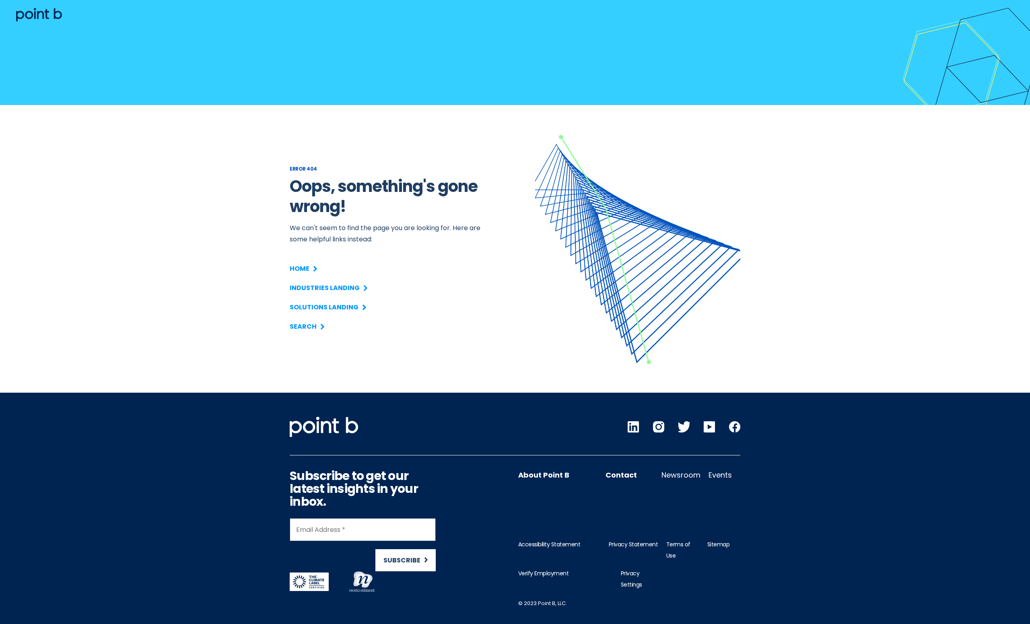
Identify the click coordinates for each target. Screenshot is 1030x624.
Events (720, 475)
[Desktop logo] (39, 14)
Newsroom (680, 475)
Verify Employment (543, 573)
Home (299, 268)
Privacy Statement (633, 544)
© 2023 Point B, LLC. (542, 603)
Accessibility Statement (549, 544)
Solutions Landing (324, 307)
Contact (621, 475)
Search (303, 326)
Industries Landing (325, 287)
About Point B (543, 475)
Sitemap (718, 544)
